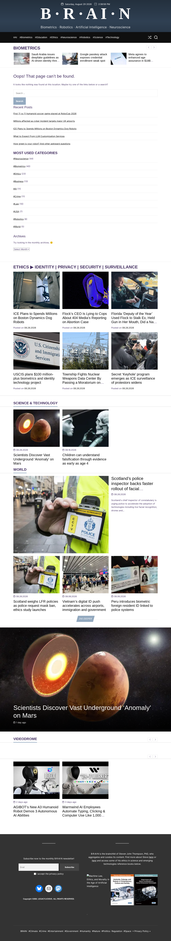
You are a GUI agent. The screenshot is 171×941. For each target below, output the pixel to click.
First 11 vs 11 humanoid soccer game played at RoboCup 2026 (44, 113)
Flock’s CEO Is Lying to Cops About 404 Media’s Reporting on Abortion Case (84, 318)
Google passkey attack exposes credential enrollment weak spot (93, 57)
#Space (127, 931)
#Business (18, 181)
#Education (41, 37)
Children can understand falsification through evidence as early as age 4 (84, 459)
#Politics (106, 931)
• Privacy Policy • (142, 931)
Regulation (117, 931)
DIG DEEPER (85, 618)
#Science (98, 37)
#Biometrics (26, 37)
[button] (154, 47)
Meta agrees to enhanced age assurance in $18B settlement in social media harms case (139, 61)
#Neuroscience (69, 37)
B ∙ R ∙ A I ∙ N (85, 14)
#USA (16, 211)
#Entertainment (55, 931)
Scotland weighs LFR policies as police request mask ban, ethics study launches (35, 605)
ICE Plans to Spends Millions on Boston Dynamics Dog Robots (44, 128)
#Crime (17, 196)
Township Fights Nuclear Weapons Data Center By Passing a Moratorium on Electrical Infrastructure (81, 380)
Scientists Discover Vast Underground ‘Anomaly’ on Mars (33, 459)
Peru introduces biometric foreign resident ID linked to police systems (132, 605)
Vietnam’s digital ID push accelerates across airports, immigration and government (84, 605)
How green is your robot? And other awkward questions (41, 143)
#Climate (33, 931)
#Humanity (85, 931)
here (151, 857)
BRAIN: (23, 931)
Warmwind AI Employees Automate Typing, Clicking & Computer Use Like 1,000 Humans (83, 813)
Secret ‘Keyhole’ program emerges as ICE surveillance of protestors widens (133, 378)
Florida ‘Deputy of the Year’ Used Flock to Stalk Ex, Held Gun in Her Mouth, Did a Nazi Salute (133, 320)
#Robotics (84, 37)
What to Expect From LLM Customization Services (39, 136)
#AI (15, 37)
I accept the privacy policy (50, 873)
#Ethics (54, 37)
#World (17, 226)
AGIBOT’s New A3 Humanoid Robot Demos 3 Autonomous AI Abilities (35, 811)
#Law (16, 204)
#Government (71, 931)
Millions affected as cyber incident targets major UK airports (44, 121)
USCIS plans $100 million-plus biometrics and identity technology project (34, 378)
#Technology (112, 37)
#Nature (96, 931)
